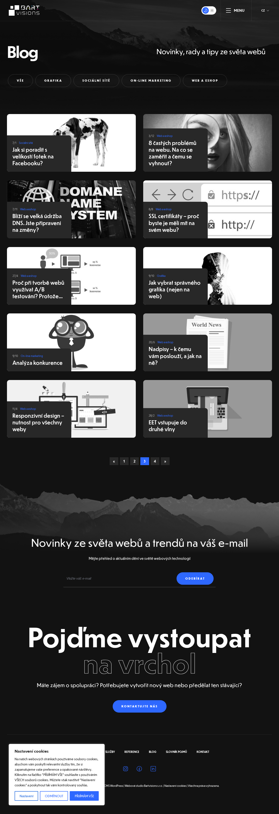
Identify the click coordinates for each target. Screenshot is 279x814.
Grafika (53, 80)
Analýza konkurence (37, 362)
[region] (57, 774)
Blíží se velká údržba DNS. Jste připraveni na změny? (37, 222)
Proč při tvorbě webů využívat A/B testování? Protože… (38, 289)
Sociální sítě (96, 80)
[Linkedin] (153, 769)
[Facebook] (139, 769)
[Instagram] (125, 769)
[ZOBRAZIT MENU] (228, 10)
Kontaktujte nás (139, 706)
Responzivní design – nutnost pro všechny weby (38, 422)
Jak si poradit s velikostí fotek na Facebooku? (33, 156)
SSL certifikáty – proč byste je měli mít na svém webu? (174, 222)
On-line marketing (151, 80)
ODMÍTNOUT (54, 796)
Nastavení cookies (175, 785)
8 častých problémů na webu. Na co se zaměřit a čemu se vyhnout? (172, 152)
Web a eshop (205, 80)
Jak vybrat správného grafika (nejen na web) (175, 289)
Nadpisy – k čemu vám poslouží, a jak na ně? (175, 355)
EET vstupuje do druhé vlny (168, 425)
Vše (20, 80)
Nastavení (26, 796)
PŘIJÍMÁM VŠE (84, 796)
